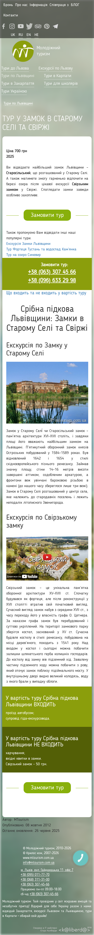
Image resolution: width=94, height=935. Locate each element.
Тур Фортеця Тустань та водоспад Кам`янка (41, 249)
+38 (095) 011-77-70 (35, 875)
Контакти (10, 15)
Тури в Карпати (57, 76)
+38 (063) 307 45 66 (52, 272)
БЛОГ (75, 5)
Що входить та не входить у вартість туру (46, 293)
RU (21, 35)
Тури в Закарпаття (17, 83)
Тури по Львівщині (17, 76)
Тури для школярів (61, 83)
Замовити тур (47, 215)
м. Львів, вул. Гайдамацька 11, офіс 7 (47, 870)
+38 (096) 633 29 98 (52, 280)
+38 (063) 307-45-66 (35, 884)
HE (36, 35)
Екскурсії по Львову (56, 68)
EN (29, 35)
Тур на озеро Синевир (23, 255)
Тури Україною (14, 91)
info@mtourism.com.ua (38, 862)
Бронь (8, 5)
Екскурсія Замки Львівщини (28, 244)
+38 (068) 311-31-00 (35, 879)
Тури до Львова (15, 68)
